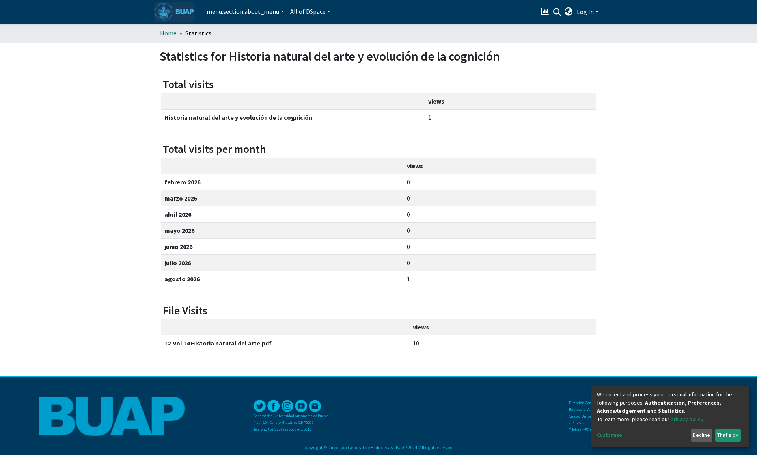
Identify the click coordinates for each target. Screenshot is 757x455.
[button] (568, 12)
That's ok (727, 434)
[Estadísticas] (546, 12)
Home (168, 33)
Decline (701, 434)
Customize (609, 434)
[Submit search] (557, 12)
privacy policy (687, 419)
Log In (585, 12)
